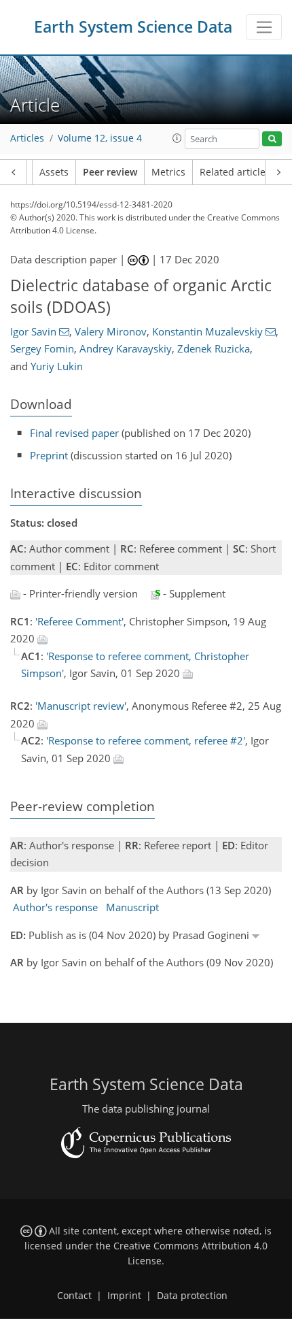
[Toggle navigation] (264, 27)
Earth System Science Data (133, 26)
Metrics (168, 172)
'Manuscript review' (80, 705)
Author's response (55, 907)
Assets (54, 172)
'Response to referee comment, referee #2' (145, 740)
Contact (74, 1296)
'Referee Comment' (79, 621)
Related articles (235, 172)
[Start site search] (272, 139)
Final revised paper (74, 433)
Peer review (110, 172)
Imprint (124, 1296)
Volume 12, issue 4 (100, 138)
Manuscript (132, 907)
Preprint (49, 455)
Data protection (192, 1296)
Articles (27, 138)
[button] (177, 138)
